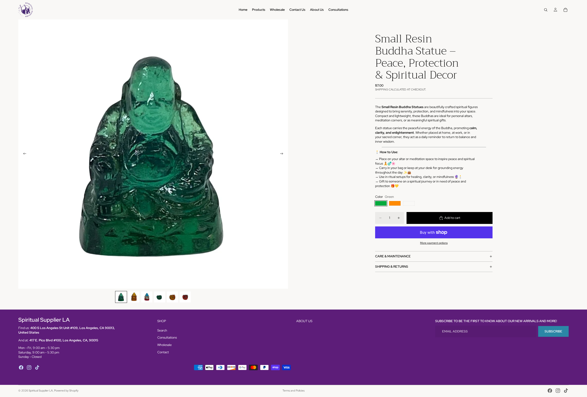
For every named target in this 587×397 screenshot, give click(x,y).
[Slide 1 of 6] (121, 296)
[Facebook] (21, 367)
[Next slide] (283, 154)
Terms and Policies (293, 390)
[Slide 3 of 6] (146, 296)
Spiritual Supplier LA (41, 390)
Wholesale (164, 345)
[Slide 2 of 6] (133, 296)
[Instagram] (29, 367)
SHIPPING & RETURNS (391, 267)
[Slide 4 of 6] (159, 296)
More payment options (434, 243)
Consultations (167, 337)
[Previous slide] (23, 154)
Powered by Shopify (66, 390)
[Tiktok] (37, 367)
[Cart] (565, 10)
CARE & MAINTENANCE (393, 256)
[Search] (546, 10)
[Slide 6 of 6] (185, 296)
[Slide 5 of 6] (172, 296)
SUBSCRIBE (553, 331)
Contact (163, 352)
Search (162, 330)
